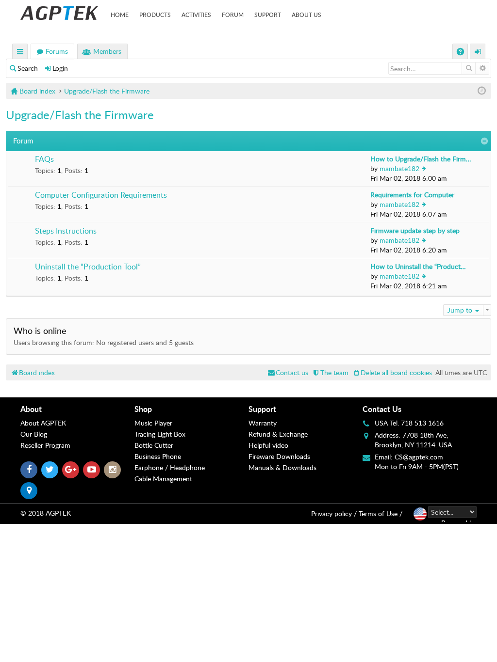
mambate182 (399, 168)
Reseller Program (45, 445)
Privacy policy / (334, 513)
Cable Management (163, 478)
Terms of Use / (380, 513)
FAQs (44, 159)
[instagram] (112, 469)
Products (155, 14)
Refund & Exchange (278, 434)
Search (27, 68)
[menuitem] (392, 372)
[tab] (77, 409)
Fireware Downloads (279, 456)
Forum (233, 14)
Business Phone (157, 456)
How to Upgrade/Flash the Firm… (420, 158)
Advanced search (482, 68)
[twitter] (49, 469)
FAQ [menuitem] (461, 53)
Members (107, 51)
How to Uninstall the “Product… (418, 266)
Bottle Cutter (153, 445)
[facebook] (28, 469)
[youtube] (91, 469)
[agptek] (59, 13)
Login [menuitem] (478, 53)
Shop (143, 408)
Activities (196, 14)
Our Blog (33, 434)
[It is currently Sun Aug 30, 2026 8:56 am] (482, 90)
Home (120, 14)
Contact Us (382, 408)
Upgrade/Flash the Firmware (80, 115)
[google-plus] (70, 469)
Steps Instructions (66, 231)
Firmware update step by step (415, 230)
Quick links (20, 53)
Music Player (153, 422)
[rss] (28, 490)
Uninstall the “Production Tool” (88, 267)
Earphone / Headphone (169, 467)
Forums (57, 51)
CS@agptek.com (419, 456)
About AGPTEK (43, 422)
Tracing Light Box (159, 434)
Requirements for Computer (412, 194)
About (31, 408)
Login (60, 68)
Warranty (262, 422)
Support (267, 14)
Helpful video (268, 445)
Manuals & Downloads (282, 467)
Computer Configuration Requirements (101, 195)
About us (306, 14)
